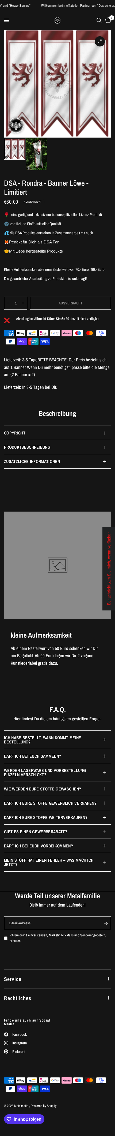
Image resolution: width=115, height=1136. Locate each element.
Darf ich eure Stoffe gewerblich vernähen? (50, 803)
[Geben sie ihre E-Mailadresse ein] (105, 923)
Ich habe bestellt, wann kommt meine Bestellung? (42, 740)
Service (12, 979)
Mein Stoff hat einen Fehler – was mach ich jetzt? (48, 862)
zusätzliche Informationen (32, 461)
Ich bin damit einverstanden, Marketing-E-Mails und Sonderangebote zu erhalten (58, 938)
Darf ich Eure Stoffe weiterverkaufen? (45, 817)
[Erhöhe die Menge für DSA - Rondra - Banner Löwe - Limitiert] (23, 303)
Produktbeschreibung (27, 447)
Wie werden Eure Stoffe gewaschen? (42, 789)
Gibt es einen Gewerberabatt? (35, 832)
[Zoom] (100, 41)
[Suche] (99, 20)
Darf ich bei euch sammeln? (32, 756)
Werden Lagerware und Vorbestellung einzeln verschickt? (45, 772)
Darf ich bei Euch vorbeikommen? (38, 846)
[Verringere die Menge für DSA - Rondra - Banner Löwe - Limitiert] (8, 303)
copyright (14, 433)
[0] (107, 20)
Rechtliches (17, 998)
